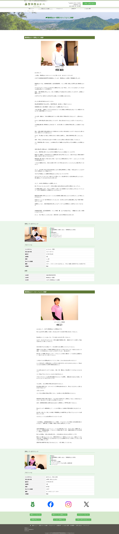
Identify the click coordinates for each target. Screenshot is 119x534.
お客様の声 (73, 8)
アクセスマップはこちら (83, 514)
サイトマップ (92, 1)
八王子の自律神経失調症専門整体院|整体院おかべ (58, 533)
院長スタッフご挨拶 (45, 8)
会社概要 (72, 525)
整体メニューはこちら (36, 514)
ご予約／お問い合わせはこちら (83, 519)
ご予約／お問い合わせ (89, 3)
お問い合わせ (79, 525)
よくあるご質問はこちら (59, 519)
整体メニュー (31, 8)
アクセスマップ (59, 8)
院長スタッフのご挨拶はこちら (59, 514)
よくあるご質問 (88, 8)
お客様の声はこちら (35, 519)
